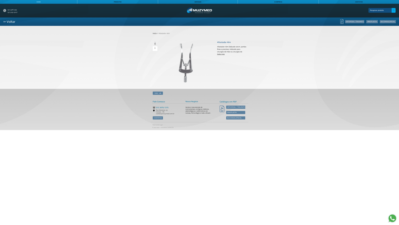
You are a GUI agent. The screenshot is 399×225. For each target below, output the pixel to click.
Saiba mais (221, 54)
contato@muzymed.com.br (165, 113)
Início (155, 33)
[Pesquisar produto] (394, 10)
